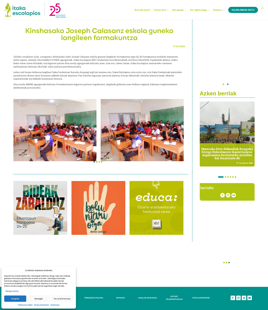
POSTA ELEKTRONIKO (201, 297)
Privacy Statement (41, 305)
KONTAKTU (120, 297)
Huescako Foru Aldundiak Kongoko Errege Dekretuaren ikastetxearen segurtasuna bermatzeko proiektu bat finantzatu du (227, 153)
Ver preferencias (62, 298)
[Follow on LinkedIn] (244, 298)
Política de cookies (25, 305)
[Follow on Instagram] (228, 195)
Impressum (54, 305)
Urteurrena (160, 10)
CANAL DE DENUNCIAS (147, 297)
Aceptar (15, 298)
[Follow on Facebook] (222, 195)
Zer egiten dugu (198, 10)
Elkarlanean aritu (243, 10)
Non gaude (178, 10)
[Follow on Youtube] (233, 195)
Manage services (12, 291)
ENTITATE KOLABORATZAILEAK (174, 297)
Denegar (38, 298)
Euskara (217, 10)
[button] (94, 162)
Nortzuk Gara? (142, 10)
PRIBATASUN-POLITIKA (93, 297)
